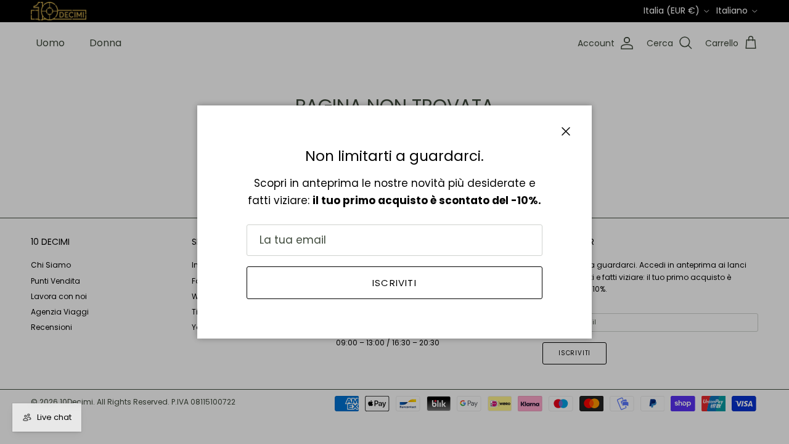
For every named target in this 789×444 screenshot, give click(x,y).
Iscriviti (394, 282)
